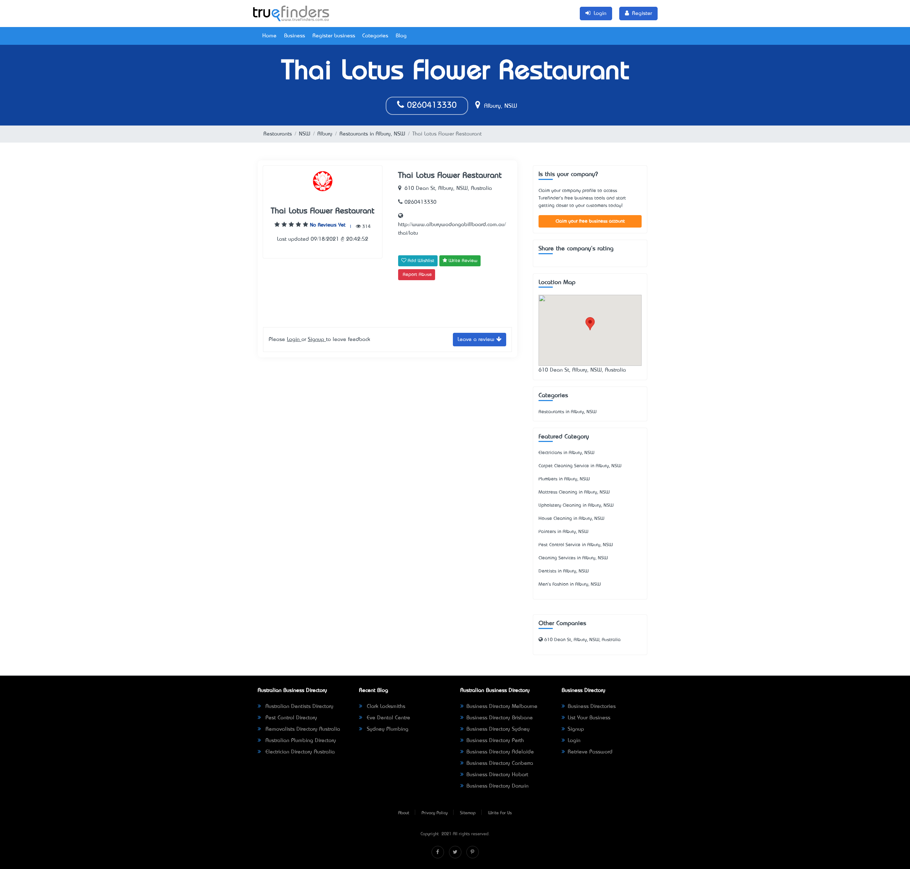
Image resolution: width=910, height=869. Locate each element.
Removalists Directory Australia (302, 729)
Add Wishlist (420, 260)
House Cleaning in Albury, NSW (571, 518)
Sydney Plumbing (386, 729)
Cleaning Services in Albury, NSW (573, 558)
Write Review (462, 260)
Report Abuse (417, 274)
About (403, 813)
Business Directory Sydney (498, 729)
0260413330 (430, 106)
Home (269, 35)
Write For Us (500, 813)
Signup (317, 339)
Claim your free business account (590, 221)
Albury (324, 134)
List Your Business (589, 717)
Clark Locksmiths (385, 706)
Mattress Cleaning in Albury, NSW (574, 492)
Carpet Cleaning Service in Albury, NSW (580, 466)
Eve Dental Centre (387, 717)
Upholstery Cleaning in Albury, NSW (576, 505)
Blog (401, 35)
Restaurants (277, 134)
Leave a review (476, 339)
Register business (333, 35)
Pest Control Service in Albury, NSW (576, 545)
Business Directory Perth (495, 740)
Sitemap (468, 813)
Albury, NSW (499, 106)
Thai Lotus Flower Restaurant (322, 211)
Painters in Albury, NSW (563, 531)
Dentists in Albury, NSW (564, 571)
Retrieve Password (590, 752)
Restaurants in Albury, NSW (372, 134)
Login (294, 339)
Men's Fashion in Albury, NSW (570, 584)
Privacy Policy (435, 813)
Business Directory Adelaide (500, 752)
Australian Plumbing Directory (300, 740)
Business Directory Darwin (497, 786)
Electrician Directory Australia (299, 752)
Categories (375, 35)
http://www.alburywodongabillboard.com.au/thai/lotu (452, 229)
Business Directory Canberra (499, 763)
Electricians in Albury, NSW (566, 453)
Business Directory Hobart (497, 774)
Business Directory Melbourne (501, 706)
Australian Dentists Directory (298, 706)
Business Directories (592, 706)
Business (294, 35)
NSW (304, 134)
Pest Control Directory (290, 717)
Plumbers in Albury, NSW (564, 479)
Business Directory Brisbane (499, 717)
